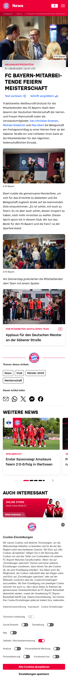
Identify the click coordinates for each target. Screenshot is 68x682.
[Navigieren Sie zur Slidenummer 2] (31, 480)
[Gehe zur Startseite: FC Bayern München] (6, 6)
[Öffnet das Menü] (63, 6)
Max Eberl (38, 125)
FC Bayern (8, 14)
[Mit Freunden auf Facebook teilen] (41, 399)
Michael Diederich (14, 125)
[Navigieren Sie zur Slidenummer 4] (40, 480)
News (19, 14)
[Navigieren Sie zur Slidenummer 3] (36, 480)
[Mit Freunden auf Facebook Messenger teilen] (32, 399)
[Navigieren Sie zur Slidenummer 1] (26, 480)
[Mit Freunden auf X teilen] (23, 399)
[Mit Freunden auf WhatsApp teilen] (14, 399)
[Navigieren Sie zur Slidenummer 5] (44, 480)
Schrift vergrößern (42, 96)
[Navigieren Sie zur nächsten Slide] (52, 480)
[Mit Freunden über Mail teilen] (6, 399)
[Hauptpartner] (54, 6)
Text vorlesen (13, 96)
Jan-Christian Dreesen (44, 120)
